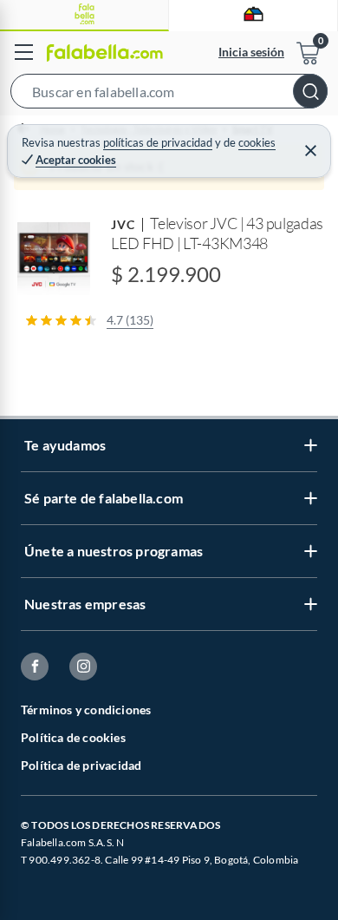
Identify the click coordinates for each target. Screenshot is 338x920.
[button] (169, 94)
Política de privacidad (81, 765)
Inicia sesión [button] (251, 51)
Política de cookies (73, 737)
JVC (123, 224)
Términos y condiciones (86, 709)
